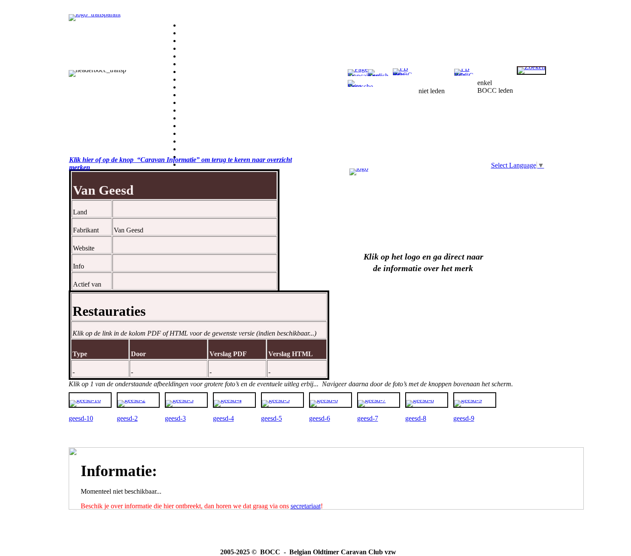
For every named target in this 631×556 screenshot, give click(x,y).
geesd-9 (463, 418)
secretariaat (306, 506)
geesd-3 (175, 418)
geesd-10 (81, 418)
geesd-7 (367, 418)
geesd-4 (223, 418)
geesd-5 (271, 418)
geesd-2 (127, 418)
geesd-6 (319, 418)
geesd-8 (415, 418)
